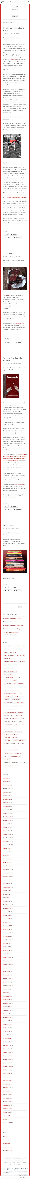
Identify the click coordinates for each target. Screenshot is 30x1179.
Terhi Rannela (8, 753)
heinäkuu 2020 (7, 859)
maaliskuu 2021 (7, 834)
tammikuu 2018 (7, 940)
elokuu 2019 (6, 897)
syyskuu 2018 (6, 918)
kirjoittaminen (21, 687)
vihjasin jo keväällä (19, 484)
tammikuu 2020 (7, 880)
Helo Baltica (20, 655)
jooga (10, 664)
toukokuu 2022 (7, 816)
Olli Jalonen (6, 456)
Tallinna (6, 743)
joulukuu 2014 (6, 1020)
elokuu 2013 (6, 1077)
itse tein (22, 661)
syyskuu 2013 (6, 1073)
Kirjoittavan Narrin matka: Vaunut (12, 618)
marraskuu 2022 (7, 813)
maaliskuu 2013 (7, 1094)
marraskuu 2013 (7, 1066)
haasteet (18, 649)
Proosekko (7, 721)
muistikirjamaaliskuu (10, 712)
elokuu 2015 (6, 992)
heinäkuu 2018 (7, 925)
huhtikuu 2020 (7, 869)
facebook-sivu (20, 323)
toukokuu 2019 (7, 904)
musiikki (20, 712)
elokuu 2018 (6, 922)
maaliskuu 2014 (7, 1052)
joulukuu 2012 (6, 1105)
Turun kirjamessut (14, 756)
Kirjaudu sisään (7, 1140)
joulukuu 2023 (7, 792)
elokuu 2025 (6, 778)
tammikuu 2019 (7, 908)
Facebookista (12, 497)
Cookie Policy (8, 1172)
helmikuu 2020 (7, 876)
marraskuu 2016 (7, 964)
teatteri (20, 746)
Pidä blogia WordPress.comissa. (13, 1158)
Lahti (20, 693)
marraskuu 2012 (7, 1108)
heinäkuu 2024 (7, 785)
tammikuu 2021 (7, 838)
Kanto (15, 456)
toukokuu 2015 (7, 1003)
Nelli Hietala (19, 715)
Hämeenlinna (7, 658)
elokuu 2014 (6, 1035)
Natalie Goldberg (9, 715)
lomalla (15, 696)
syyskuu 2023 (7, 799)
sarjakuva (7, 737)
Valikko (16, 16)
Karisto (23, 418)
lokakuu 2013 (6, 1070)
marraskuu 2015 (7, 985)
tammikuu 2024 (7, 788)
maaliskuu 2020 (7, 873)
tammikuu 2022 (7, 820)
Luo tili (5, 1136)
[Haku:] (11, 606)
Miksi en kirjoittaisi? (16, 705)
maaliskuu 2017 (7, 957)
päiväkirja (21, 721)
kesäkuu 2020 (7, 862)
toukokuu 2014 (7, 1045)
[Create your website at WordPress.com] (15, 2)
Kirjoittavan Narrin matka (11, 690)
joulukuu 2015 (6, 982)
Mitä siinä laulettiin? (10, 709)
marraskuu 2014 (7, 1024)
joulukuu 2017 (6, 943)
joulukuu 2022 (7, 809)
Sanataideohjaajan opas (11, 734)
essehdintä (11, 649)
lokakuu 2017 (6, 947)
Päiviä (15, 7)
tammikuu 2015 (7, 1017)
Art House (16, 645)
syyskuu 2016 (6, 968)
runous (13, 728)
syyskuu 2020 (7, 852)
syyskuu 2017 (6, 950)
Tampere (13, 743)
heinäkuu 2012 (7, 1122)
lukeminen (7, 699)
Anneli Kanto (7, 645)
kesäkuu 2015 (6, 999)
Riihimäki (21, 724)
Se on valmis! (9, 253)
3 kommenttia (19, 256)
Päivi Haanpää (7, 622)
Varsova (6, 765)
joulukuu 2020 (7, 841)
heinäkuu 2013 (7, 1080)
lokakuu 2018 (6, 915)
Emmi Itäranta (22, 454)
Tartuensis (13, 746)
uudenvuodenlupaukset (11, 762)
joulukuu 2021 (6, 824)
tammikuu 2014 (7, 1059)
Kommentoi (17, 33)
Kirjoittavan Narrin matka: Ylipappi (12, 629)
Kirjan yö (21, 683)
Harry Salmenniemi (9, 655)
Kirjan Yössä (14, 59)
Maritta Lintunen (21, 456)
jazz (5, 664)
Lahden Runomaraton (10, 693)
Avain (23, 645)
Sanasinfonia (6, 295)
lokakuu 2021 (6, 827)
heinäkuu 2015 (7, 996)
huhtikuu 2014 (6, 1049)
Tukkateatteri (18, 753)
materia (6, 705)
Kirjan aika (14, 680)
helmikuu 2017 (7, 961)
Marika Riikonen (8, 702)
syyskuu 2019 (6, 894)
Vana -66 (22, 762)
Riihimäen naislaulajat (10, 724)
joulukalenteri (8, 668)
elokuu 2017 (6, 954)
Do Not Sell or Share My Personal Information (15, 1160)
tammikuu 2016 (7, 978)
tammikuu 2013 (7, 1101)
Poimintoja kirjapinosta (17, 718)
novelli (6, 718)
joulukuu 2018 (6, 911)
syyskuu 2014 (6, 1031)
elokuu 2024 (6, 781)
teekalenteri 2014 (13, 750)
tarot (5, 746)
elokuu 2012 (6, 1119)
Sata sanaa (15, 737)
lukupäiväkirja (16, 699)
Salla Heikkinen (8, 731)
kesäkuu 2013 (6, 1084)
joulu (15, 664)
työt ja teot (7, 759)
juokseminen (7, 674)
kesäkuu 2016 (6, 971)
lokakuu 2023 (6, 795)
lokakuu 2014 (6, 1027)
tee (5, 750)
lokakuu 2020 (6, 848)
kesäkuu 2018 (6, 929)
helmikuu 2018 (7, 936)
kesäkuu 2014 (6, 1042)
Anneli (11, 456)
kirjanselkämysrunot (10, 683)
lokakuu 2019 (6, 890)
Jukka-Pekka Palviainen (10, 671)
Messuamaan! (9, 526)
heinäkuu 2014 (7, 1038)
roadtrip (6, 728)
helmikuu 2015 (7, 1013)
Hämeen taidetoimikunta (11, 661)
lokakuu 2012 (6, 1112)
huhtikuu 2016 (6, 975)
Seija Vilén (7, 740)
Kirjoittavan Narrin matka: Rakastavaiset (13, 625)
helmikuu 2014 (7, 1056)
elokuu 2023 (6, 802)
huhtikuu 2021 (6, 831)
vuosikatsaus (15, 765)
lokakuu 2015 (6, 989)
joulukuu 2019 (6, 883)
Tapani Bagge (21, 743)
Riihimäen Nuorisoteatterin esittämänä (16, 197)
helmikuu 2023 (7, 806)
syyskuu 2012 (6, 1115)
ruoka (19, 728)
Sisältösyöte (6, 1143)
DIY (5, 649)
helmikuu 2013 (7, 1098)
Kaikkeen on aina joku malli (12, 677)
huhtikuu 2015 (6, 1006)
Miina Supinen (17, 458)
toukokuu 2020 (7, 866)
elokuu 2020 (6, 855)
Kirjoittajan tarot (9, 687)
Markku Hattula (19, 702)
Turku (5, 756)
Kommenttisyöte (7, 1147)
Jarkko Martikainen (8, 458)
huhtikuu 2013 (6, 1091)
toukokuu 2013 (7, 1087)
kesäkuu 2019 (6, 901)
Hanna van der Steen (10, 652)
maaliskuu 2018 (7, 933)
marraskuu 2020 (7, 845)
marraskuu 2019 (7, 887)
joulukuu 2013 (6, 1063)
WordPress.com (7, 1150)
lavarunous (7, 696)
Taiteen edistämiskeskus (19, 740)
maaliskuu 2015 (7, 1010)
